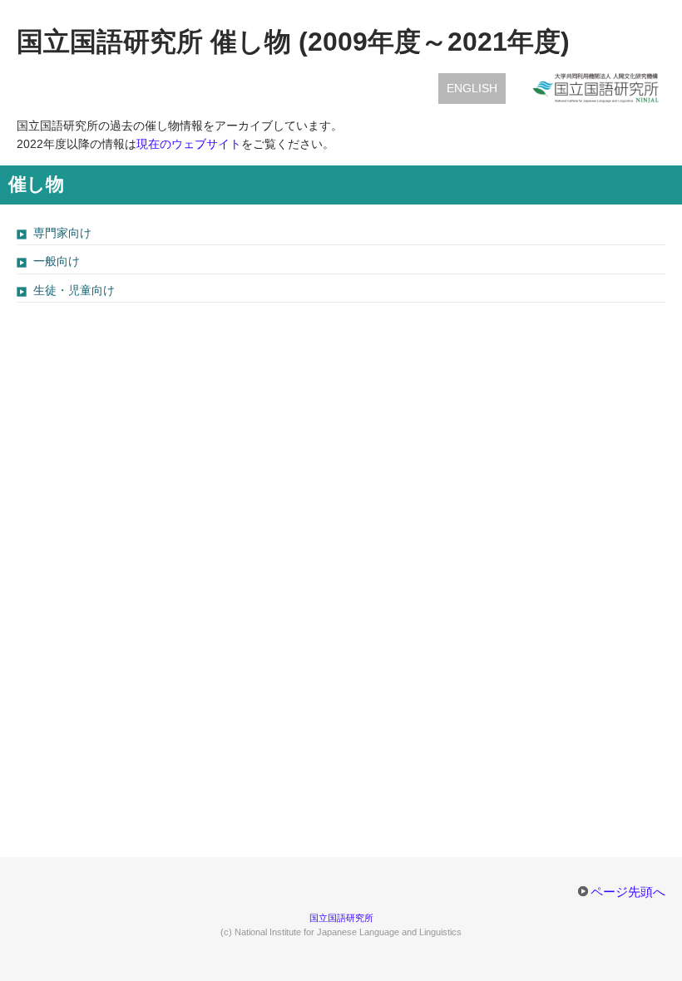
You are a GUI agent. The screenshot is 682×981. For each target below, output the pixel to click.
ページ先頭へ (628, 892)
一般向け (56, 261)
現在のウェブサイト (188, 143)
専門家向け (62, 232)
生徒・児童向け (74, 290)
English (472, 88)
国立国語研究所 (341, 918)
